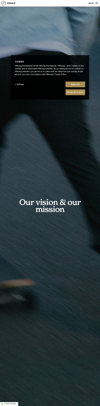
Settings (20, 84)
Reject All (75, 84)
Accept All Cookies (75, 92)
